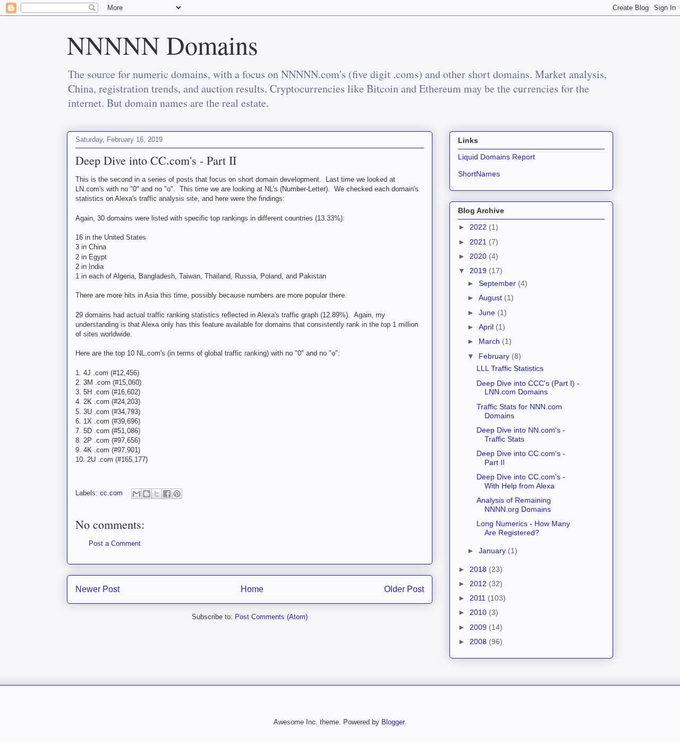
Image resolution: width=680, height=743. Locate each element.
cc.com (111, 493)
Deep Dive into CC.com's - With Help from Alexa (521, 481)
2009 (479, 627)
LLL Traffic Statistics (510, 368)
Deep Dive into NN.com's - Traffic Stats (521, 434)
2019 (479, 270)
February (495, 356)
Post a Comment (115, 543)
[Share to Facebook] (167, 493)
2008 (479, 641)
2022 (479, 227)
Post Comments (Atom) (271, 617)
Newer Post (97, 589)
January (493, 550)
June (488, 312)
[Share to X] (156, 493)
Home (252, 589)
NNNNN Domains (162, 45)
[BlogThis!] (146, 493)
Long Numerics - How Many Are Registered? (523, 528)
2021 (479, 242)
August (491, 297)
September (498, 283)
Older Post (404, 589)
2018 (479, 569)
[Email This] (136, 493)
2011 (479, 598)
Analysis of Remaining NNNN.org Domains (514, 504)
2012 (479, 583)
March (490, 341)
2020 (479, 256)
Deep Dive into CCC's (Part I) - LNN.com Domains (528, 387)
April (487, 327)
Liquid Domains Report (496, 157)
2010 (479, 612)
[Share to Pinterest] (177, 493)
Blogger (392, 722)
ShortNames (479, 174)
